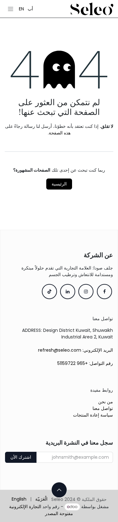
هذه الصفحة (59, 133)
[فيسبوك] (104, 291)
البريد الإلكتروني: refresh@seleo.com (75, 350)
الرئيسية (59, 184)
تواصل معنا (103, 408)
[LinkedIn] (67, 291)
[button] (59, 490)
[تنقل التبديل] (10, 9)
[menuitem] (30, 8)
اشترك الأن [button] (20, 457)
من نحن (105, 402)
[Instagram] (85, 291)
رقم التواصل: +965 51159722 (85, 363)
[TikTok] (49, 291)
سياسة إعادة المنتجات (93, 415)
